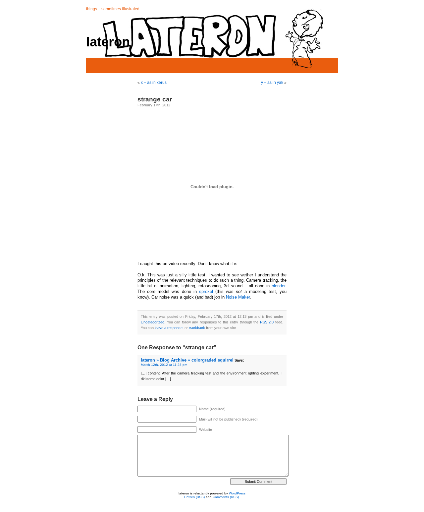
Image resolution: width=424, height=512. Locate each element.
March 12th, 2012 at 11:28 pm (164, 365)
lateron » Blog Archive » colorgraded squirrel (187, 360)
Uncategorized (152, 322)
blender (278, 286)
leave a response (169, 328)
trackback (197, 328)
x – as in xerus (154, 82)
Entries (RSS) (194, 497)
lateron (108, 41)
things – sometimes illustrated (112, 9)
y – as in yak (272, 82)
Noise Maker (238, 297)
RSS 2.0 (267, 322)
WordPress (237, 493)
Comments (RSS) (226, 497)
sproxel (206, 291)
